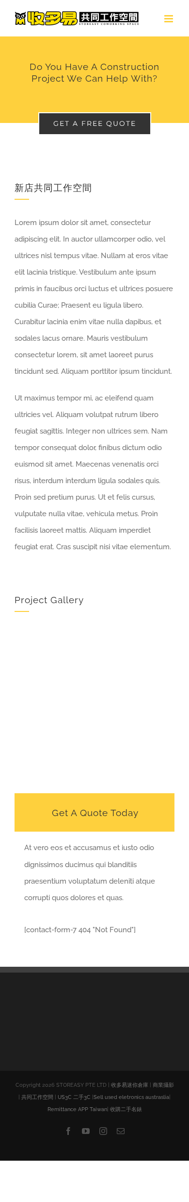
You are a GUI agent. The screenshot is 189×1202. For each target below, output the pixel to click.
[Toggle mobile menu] (169, 19)
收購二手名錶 (126, 1109)
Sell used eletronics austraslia (131, 1097)
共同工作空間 (37, 1097)
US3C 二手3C (74, 1097)
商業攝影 (163, 1085)
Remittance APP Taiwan (77, 1109)
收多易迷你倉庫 (129, 1085)
